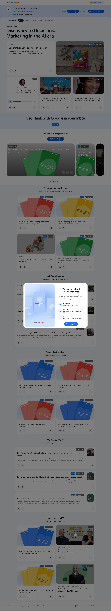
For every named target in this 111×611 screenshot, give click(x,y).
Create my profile (71, 324)
